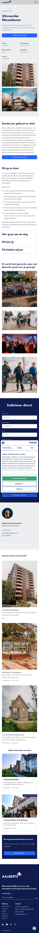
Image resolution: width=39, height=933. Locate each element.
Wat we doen (6, 906)
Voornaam (5, 413)
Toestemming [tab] (7, 447)
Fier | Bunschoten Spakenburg (13, 735)
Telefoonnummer (7, 439)
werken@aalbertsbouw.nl (10, 533)
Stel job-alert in (20, 853)
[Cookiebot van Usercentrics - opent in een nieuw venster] (29, 443)
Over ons (4, 913)
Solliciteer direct (18, 35)
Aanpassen (18, 483)
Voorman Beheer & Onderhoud (15, 820)
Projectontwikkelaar (11, 780)
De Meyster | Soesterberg (11, 672)
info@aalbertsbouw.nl (21, 914)
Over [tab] (32, 447)
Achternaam (6, 422)
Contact (4, 918)
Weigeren (19, 489)
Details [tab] (19, 447)
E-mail (4, 431)
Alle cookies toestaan (19, 478)
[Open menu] (35, 2)
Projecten (4, 908)
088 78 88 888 (19, 912)
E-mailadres (6, 893)
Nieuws (4, 911)
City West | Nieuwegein (10, 610)
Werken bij (5, 916)
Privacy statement (6, 930)
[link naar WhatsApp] (34, 928)
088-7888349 (6, 535)
